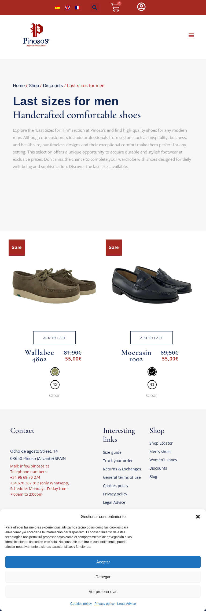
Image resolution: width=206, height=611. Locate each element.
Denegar (103, 576)
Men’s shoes (160, 451)
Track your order (118, 460)
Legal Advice (126, 604)
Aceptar (103, 562)
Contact (22, 430)
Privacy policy (104, 604)
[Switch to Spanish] (57, 7)
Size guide (112, 452)
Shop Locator (161, 443)
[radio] (55, 372)
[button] (198, 516)
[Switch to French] (78, 7)
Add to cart (54, 338)
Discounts (53, 85)
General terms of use (122, 477)
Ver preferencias (103, 591)
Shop (34, 85)
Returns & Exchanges (122, 468)
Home (19, 85)
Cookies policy (81, 604)
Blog (153, 476)
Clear (54, 395)
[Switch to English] (67, 7)
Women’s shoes (163, 459)
